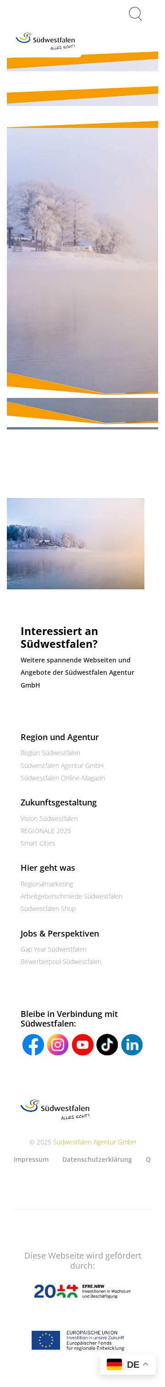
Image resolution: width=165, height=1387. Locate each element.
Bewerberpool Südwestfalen (61, 961)
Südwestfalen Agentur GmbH (62, 765)
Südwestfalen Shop (48, 908)
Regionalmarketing (47, 883)
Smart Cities (38, 843)
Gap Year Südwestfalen (54, 949)
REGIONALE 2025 (46, 830)
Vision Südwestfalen (49, 818)
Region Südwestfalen (50, 752)
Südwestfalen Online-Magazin (63, 777)
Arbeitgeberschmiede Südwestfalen (71, 896)
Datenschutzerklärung (97, 1159)
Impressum (31, 1159)
